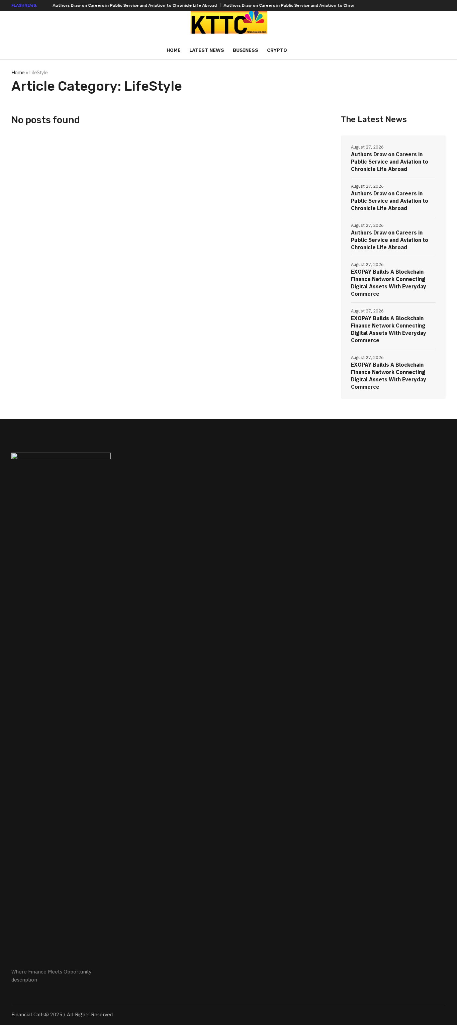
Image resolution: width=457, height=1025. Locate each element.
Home (18, 72)
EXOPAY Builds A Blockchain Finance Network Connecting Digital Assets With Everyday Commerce (388, 282)
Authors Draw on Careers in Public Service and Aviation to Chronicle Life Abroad (118, 5)
